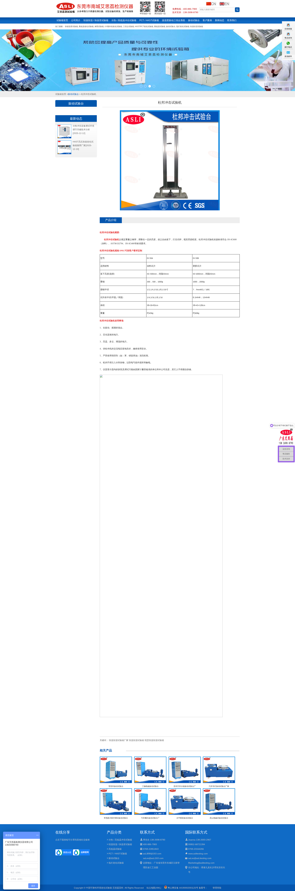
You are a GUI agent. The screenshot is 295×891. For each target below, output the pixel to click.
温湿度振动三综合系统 (173, 20)
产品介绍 (110, 220)
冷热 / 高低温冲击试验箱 (123, 20)
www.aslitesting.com (198, 853)
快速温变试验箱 (71, 26)
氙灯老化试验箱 (182, 26)
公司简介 (75, 20)
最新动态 (76, 118)
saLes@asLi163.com (153, 858)
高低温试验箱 (159, 26)
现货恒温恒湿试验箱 (154, 740)
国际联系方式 (196, 832)
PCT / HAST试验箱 (149, 20)
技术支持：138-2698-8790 (185, 12)
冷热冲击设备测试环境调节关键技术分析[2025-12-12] (83, 129)
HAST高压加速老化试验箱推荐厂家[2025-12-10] (83, 145)
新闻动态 (219, 20)
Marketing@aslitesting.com (201, 863)
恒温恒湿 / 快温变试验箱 (95, 20)
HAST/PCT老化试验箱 (144, 26)
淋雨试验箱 (99, 26)
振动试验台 (194, 20)
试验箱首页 (62, 20)
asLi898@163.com (152, 853)
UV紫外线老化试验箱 (113, 26)
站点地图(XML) (154, 888)
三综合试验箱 (128, 26)
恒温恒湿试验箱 (196, 26)
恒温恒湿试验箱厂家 (118, 740)
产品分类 (114, 832)
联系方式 (147, 832)
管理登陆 (217, 888)
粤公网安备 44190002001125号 (182, 888)
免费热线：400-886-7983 (184, 9)
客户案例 (207, 20)
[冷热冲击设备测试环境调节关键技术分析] (64, 138)
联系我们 (231, 20)
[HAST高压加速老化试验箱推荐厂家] (64, 153)
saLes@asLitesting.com (199, 858)
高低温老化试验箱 (86, 26)
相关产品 (106, 750)
